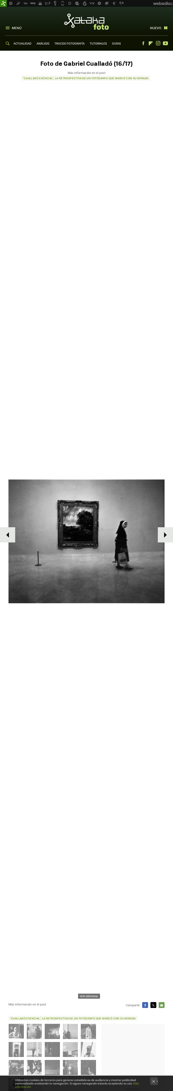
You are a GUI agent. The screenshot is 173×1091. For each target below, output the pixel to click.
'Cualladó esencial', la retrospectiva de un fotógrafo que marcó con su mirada (85, 78)
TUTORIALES (98, 43)
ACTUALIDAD (22, 43)
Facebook (143, 43)
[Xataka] (3, 3)
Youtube (165, 43)
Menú (17, 27)
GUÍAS (116, 43)
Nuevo (155, 27)
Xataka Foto (86, 21)
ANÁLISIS (42, 43)
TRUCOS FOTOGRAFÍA (69, 43)
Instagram (158, 43)
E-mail (162, 1005)
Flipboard (150, 43)
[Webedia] (163, 3)
